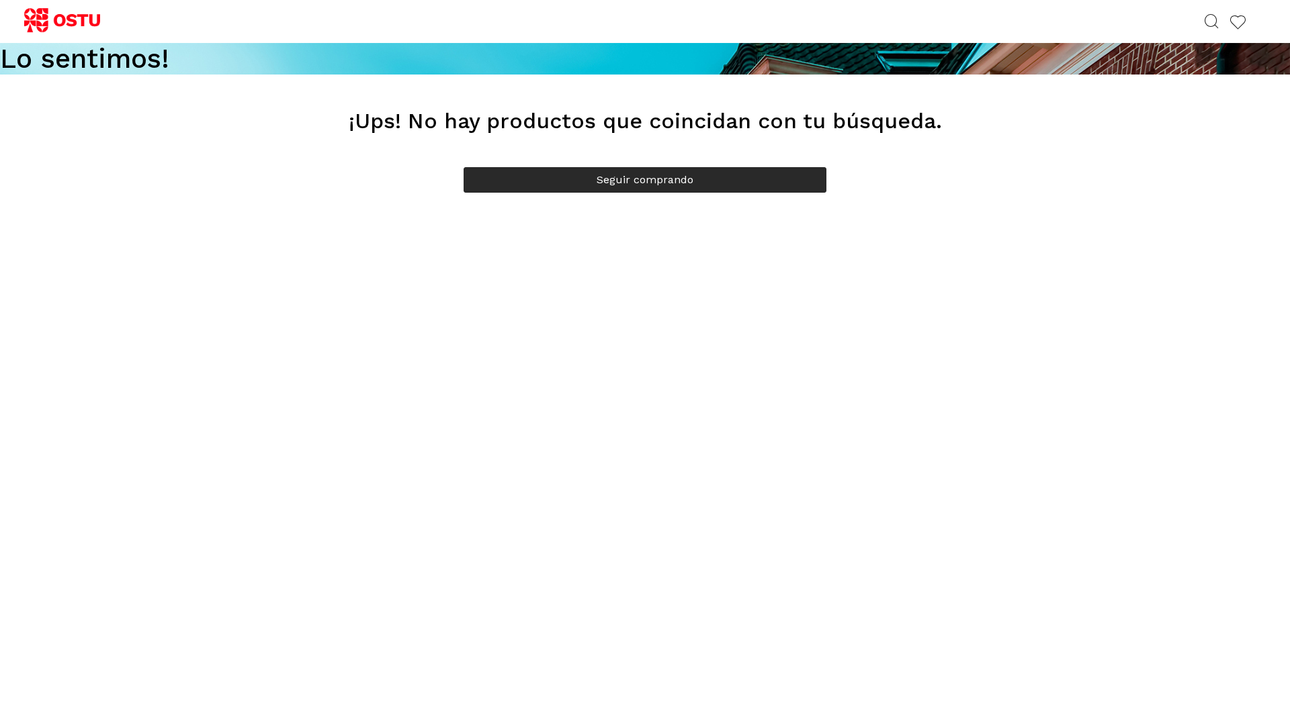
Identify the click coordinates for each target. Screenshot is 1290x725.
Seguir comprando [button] (645, 179)
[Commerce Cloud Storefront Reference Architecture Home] (68, 21)
